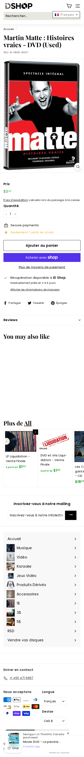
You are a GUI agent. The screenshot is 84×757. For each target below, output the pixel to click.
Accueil (8, 29)
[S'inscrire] (70, 515)
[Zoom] (78, 166)
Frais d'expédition (15, 200)
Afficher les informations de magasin (35, 289)
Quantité (11, 206)
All (28, 423)
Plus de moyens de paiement (42, 267)
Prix (6, 184)
